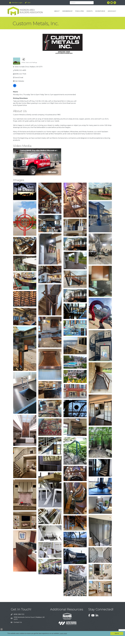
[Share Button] (24, 59)
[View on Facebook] (14, 87)
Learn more (63, 633)
